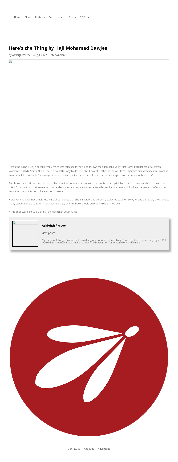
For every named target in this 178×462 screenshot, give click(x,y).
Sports (72, 17)
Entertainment (57, 17)
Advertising (104, 449)
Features (40, 17)
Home (17, 17)
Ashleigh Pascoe (21, 55)
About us (89, 449)
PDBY (83, 17)
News (28, 17)
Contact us (74, 449)
